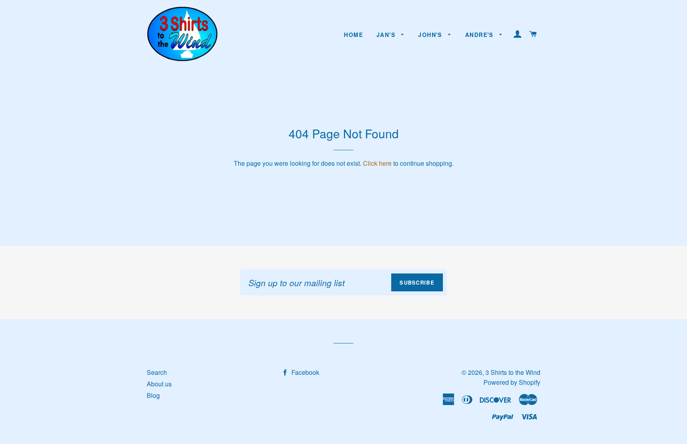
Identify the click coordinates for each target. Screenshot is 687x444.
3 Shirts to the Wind (512, 372)
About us (159, 383)
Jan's (386, 35)
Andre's (480, 35)
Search (157, 372)
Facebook (304, 372)
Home (353, 35)
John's (431, 35)
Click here (377, 163)
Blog (153, 395)
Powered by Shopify (511, 382)
